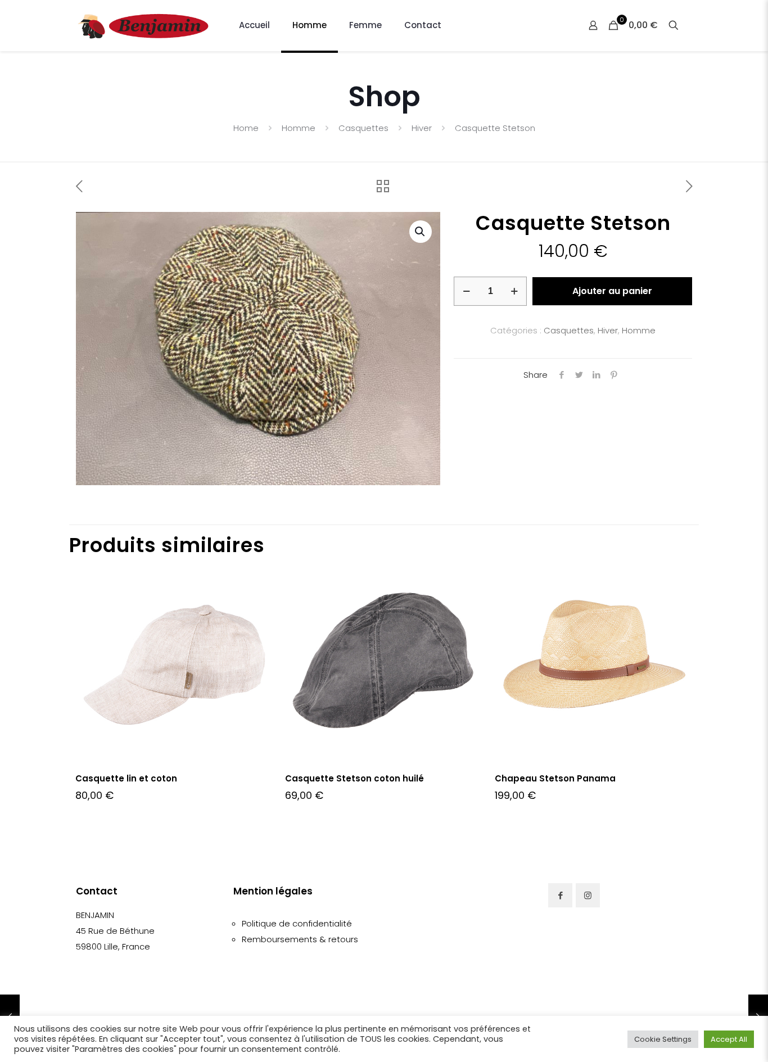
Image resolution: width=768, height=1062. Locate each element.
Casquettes (363, 128)
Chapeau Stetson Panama (555, 778)
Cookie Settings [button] (663, 1039)
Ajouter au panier (612, 290)
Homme (298, 128)
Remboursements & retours (300, 939)
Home (246, 128)
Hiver (422, 128)
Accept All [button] (729, 1039)
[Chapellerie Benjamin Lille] (143, 25)
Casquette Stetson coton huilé (354, 778)
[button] (420, 231)
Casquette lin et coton (126, 778)
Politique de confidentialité (297, 923)
